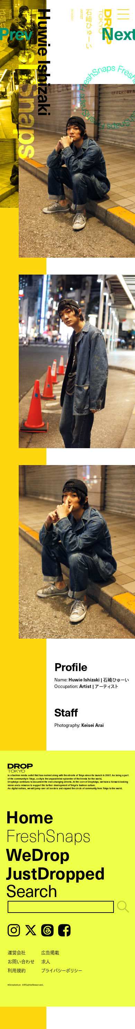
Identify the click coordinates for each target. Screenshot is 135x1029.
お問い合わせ (21, 961)
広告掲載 (50, 952)
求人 (45, 961)
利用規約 (17, 970)
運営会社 (17, 952)
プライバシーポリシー (61, 970)
